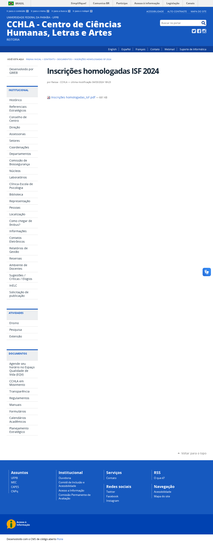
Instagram (204, 31)
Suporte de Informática (193, 49)
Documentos (64, 59)
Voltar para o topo (193, 453)
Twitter (194, 31)
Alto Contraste (177, 11)
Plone (60, 539)
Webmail (170, 49)
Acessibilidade (155, 11)
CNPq (14, 491)
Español (126, 49)
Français (140, 49)
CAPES (15, 487)
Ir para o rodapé (82, 11)
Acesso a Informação (71, 490)
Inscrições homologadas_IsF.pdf (73, 97)
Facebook (199, 31)
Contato (155, 49)
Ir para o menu (39, 11)
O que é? (159, 478)
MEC (14, 482)
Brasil (19, 3)
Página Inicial (33, 59)
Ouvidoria (65, 478)
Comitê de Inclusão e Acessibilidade (71, 484)
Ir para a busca (61, 11)
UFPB (14, 478)
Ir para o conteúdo (17, 11)
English (112, 49)
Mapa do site (198, 11)
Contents (49, 59)
